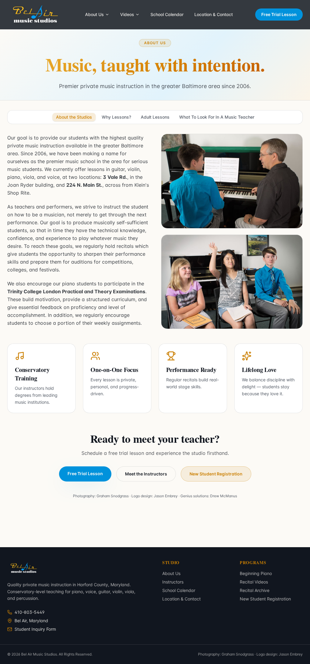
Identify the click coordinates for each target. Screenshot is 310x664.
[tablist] (155, 117)
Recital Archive (254, 590)
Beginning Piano (256, 573)
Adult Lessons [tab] (155, 117)
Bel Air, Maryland (31, 620)
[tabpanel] (155, 273)
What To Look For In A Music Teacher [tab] (216, 117)
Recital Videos (254, 581)
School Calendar (166, 14)
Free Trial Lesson (279, 14)
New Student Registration (216, 473)
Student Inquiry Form (35, 629)
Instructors (172, 581)
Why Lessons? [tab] (116, 117)
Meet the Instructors (146, 473)
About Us (94, 14)
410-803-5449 (30, 612)
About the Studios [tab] (74, 117)
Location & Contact (213, 14)
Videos (127, 14)
